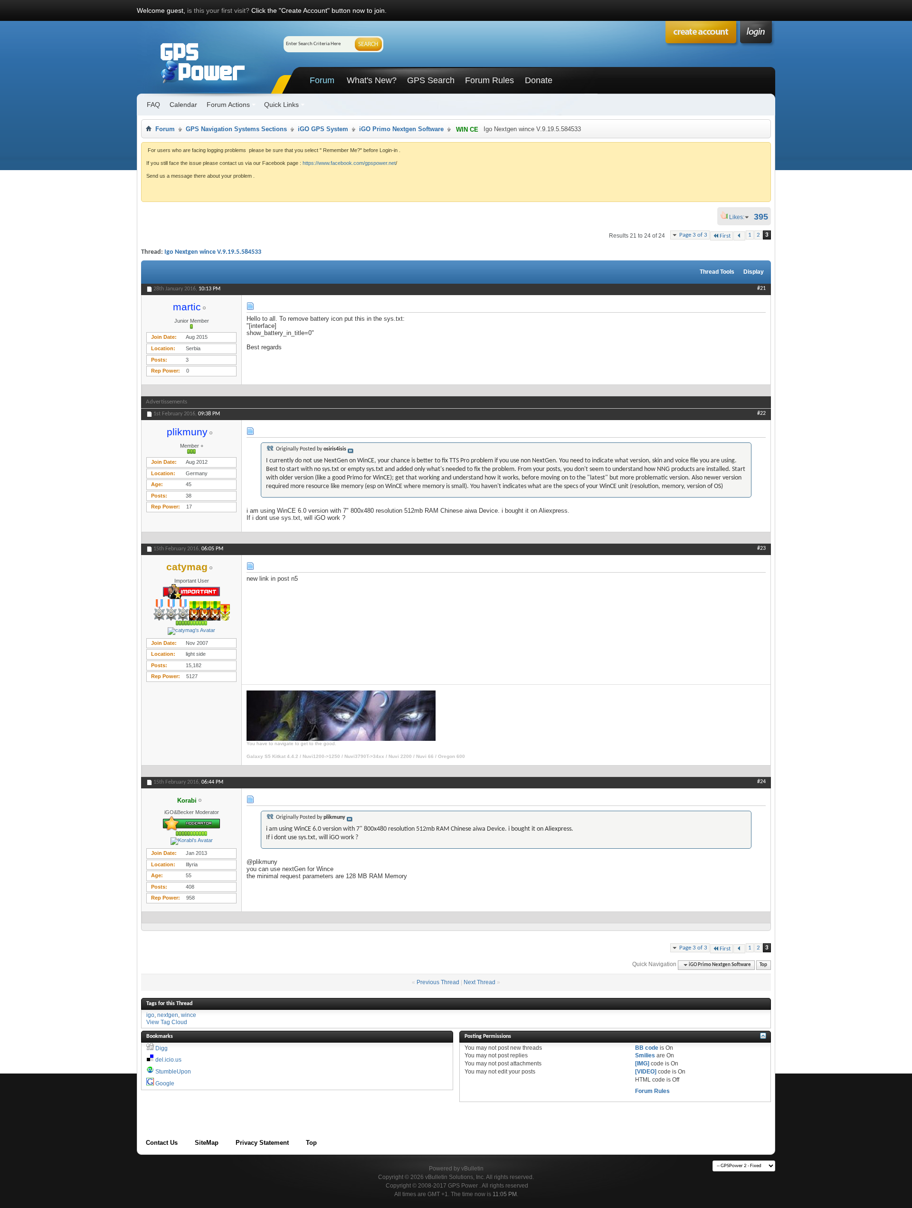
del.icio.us (168, 1059)
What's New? (372, 80)
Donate (538, 80)
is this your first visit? (218, 10)
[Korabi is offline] (191, 841)
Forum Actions (228, 104)
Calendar (183, 104)
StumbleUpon (173, 1071)
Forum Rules (489, 80)
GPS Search (431, 80)
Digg (161, 1048)
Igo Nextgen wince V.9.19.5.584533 (212, 252)
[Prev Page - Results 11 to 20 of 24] (739, 235)
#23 (761, 548)
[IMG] (642, 1063)
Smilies (645, 1055)
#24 (761, 782)
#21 (761, 288)
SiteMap (206, 1142)
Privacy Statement (262, 1142)
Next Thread (479, 982)
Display (753, 271)
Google (164, 1083)
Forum (322, 80)
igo (150, 1015)
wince (188, 1015)
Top (763, 965)
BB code (646, 1048)
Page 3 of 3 (693, 235)
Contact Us (162, 1142)
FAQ (153, 104)
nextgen (167, 1015)
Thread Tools (717, 271)
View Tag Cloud (166, 1022)
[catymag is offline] (191, 631)
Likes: (739, 217)
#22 (761, 413)
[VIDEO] (645, 1071)
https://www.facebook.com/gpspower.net (349, 163)
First (725, 236)
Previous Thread (438, 982)
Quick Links (281, 104)
